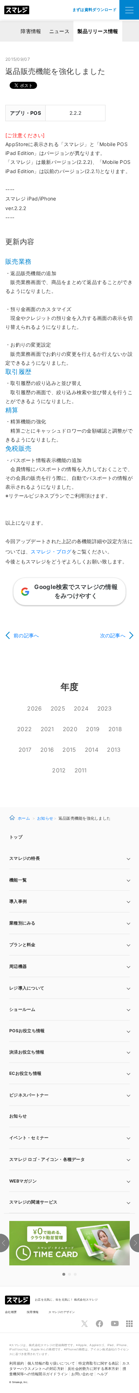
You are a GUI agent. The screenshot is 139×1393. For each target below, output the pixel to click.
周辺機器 (18, 966)
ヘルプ (102, 1374)
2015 (69, 749)
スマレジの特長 (24, 858)
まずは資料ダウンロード (94, 9)
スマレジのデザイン (61, 1312)
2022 (24, 729)
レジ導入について (26, 988)
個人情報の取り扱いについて (51, 1363)
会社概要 (11, 1312)
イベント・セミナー (29, 1137)
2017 (25, 749)
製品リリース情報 (97, 31)
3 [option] (75, 1274)
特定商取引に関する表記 (98, 1363)
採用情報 (32, 1312)
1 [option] (63, 1274)
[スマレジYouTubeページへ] (115, 1324)
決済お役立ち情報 (26, 1052)
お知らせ (45, 818)
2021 (47, 729)
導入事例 (18, 901)
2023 (104, 708)
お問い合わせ (82, 1374)
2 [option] (69, 1274)
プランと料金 (22, 944)
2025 (58, 708)
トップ (15, 837)
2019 (92, 729)
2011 (80, 770)
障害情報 (31, 31)
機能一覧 (18, 880)
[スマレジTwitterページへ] (84, 1323)
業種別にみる (22, 923)
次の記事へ (112, 635)
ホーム (24, 818)
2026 (34, 708)
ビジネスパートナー (29, 1095)
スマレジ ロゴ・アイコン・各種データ (47, 1159)
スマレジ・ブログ (51, 551)
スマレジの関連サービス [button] (33, 1202)
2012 (59, 770)
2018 (115, 729)
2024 (81, 708)
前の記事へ (26, 635)
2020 (70, 729)
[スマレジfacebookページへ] (99, 1323)
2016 (47, 749)
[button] (69, 1180)
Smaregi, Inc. (20, 1382)
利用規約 (16, 1363)
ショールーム (22, 1009)
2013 (113, 749)
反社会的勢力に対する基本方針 (93, 1369)
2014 (91, 749)
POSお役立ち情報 (27, 1030)
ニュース (59, 31)
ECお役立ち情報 (25, 1073)
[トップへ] (16, 10)
